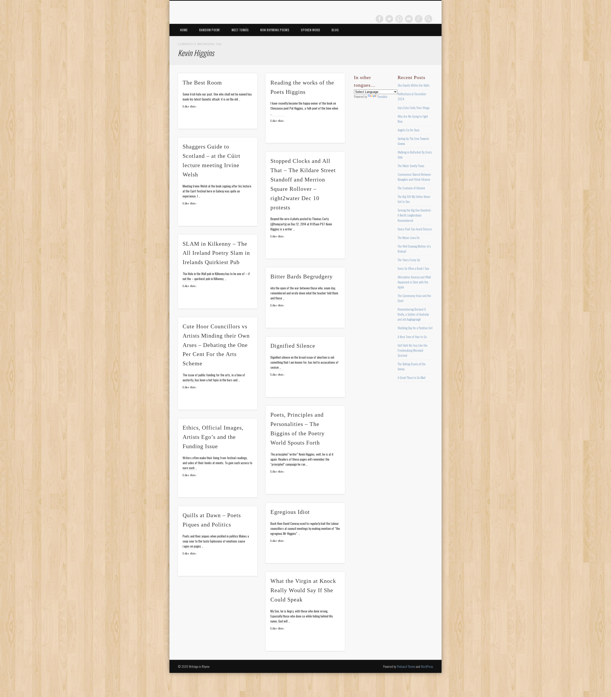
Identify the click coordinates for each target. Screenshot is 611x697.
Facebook (379, 19)
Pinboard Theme (406, 666)
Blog (335, 29)
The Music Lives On (409, 237)
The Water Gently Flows (411, 165)
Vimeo (409, 19)
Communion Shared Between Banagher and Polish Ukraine (414, 177)
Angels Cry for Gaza (408, 130)
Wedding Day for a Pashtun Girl (415, 327)
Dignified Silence (292, 346)
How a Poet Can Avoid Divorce (415, 229)
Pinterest (399, 19)
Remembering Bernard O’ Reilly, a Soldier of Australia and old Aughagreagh (413, 314)
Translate (382, 96)
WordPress (427, 666)
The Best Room (202, 83)
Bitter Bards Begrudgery (301, 276)
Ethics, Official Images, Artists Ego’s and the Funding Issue (213, 437)
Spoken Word (310, 29)
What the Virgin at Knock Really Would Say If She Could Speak (303, 590)
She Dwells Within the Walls (413, 85)
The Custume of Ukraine (411, 188)
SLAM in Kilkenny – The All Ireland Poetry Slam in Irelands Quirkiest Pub (216, 253)
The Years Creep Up (409, 259)
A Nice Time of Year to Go (412, 336)
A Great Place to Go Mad (411, 377)
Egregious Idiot (290, 512)
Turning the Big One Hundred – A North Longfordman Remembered (415, 215)
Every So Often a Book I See (413, 268)
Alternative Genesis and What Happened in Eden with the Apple (414, 282)
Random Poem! (209, 29)
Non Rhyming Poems (274, 29)
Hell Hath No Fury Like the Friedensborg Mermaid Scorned (412, 350)
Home (184, 29)
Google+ (418, 19)
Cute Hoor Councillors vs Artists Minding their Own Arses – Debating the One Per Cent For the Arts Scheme (216, 345)
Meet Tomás (240, 29)
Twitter (389, 19)
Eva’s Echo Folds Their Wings (413, 107)
